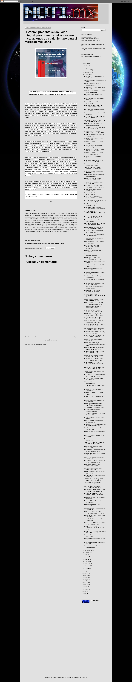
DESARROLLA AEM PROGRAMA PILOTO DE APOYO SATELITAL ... (93, 186)
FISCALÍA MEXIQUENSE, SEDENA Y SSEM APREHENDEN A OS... (94, 348)
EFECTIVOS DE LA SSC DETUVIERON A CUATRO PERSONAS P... (94, 235)
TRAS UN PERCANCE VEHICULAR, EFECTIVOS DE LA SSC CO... (94, 168)
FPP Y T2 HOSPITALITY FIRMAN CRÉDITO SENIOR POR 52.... (93, 217)
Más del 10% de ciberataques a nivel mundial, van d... (94, 457)
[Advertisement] (51, 320)
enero (86, 568)
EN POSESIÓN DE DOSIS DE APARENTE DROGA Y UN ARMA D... (94, 131)
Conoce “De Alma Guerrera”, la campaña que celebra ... (92, 84)
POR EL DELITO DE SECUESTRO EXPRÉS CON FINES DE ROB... (93, 404)
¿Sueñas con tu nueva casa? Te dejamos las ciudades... (92, 483)
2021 (84, 575)
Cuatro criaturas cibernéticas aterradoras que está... (91, 164)
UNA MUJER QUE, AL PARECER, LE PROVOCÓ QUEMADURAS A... (94, 303)
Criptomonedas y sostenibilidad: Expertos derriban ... (92, 157)
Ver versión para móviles (51, 340)
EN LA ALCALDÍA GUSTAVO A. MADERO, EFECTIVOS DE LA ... (93, 310)
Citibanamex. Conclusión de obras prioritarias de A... (93, 182)
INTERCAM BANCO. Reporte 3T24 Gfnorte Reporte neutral (93, 171)
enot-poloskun (67, 677)
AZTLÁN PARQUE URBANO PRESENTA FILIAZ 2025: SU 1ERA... (95, 201)
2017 (84, 584)
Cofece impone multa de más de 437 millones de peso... (94, 265)
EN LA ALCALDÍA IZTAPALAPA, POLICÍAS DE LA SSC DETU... (93, 258)
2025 (84, 65)
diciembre (87, 70)
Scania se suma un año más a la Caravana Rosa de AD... (92, 307)
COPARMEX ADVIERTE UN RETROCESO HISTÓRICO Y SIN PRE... (93, 364)
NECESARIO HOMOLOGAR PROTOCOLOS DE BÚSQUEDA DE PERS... (94, 344)
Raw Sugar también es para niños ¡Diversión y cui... (93, 428)
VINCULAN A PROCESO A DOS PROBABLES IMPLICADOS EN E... (94, 512)
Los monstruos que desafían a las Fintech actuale (93, 95)
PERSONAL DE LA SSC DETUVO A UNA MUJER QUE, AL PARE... (93, 359)
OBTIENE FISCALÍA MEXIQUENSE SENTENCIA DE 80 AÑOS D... (93, 479)
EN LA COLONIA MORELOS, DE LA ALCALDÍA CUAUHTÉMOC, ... (93, 161)
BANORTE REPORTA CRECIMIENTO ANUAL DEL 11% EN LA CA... (94, 179)
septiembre (88, 550)
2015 (84, 589)
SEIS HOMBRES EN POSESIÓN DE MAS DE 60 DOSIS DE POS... (93, 318)
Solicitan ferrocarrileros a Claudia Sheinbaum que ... (93, 340)
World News (96, 600)
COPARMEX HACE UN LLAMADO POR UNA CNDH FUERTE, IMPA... (94, 121)
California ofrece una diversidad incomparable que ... (92, 546)
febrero (87, 566)
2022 (84, 573)
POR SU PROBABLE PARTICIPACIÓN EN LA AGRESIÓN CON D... (94, 352)
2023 (84, 571)
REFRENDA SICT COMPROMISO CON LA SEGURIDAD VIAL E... (94, 110)
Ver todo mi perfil (95, 603)
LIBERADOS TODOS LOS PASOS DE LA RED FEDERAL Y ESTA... (94, 368)
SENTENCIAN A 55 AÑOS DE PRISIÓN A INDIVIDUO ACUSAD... (94, 325)
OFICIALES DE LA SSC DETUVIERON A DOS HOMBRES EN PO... (94, 532)
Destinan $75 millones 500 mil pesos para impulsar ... (94, 102)
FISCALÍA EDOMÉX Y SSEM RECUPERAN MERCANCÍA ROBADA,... (92, 247)
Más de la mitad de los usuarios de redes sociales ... (93, 421)
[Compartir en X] (50, 248)
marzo (86, 563)
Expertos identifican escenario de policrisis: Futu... (93, 269)
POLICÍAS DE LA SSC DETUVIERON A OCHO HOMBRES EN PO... (94, 117)
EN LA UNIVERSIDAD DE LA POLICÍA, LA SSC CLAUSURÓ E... (94, 332)
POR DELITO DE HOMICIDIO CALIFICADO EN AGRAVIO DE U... (94, 197)
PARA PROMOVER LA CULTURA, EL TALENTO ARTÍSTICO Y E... (94, 284)
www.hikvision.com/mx (31, 196)
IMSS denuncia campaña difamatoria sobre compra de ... (94, 175)
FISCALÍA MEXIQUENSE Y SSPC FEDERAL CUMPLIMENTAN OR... (94, 494)
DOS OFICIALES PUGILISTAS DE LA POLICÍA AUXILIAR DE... (94, 355)
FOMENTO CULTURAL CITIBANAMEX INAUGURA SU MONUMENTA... (94, 490)
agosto (86, 552)
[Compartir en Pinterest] (54, 248)
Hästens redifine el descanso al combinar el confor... (92, 382)
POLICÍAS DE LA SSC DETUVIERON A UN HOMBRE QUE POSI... (94, 450)
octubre (87, 74)
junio (86, 557)
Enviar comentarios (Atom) (39, 344)
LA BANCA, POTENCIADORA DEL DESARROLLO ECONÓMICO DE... (94, 106)
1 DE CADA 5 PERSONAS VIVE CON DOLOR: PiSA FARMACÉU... (94, 443)
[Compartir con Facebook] (52, 248)
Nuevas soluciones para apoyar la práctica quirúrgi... (93, 146)
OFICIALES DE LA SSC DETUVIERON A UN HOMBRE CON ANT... (94, 523)
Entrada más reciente (30, 337)
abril (86, 561)
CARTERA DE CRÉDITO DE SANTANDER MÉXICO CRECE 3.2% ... (94, 213)
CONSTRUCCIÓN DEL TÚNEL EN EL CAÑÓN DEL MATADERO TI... (94, 329)
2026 (84, 63)
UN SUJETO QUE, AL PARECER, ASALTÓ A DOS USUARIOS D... (93, 124)
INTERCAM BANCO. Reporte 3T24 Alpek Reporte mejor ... (93, 231)
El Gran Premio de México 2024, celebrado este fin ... (92, 190)
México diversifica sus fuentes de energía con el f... (93, 447)
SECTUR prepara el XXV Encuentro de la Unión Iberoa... (94, 414)
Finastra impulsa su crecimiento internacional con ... (92, 220)
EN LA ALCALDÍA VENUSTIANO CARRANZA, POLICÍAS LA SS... (93, 314)
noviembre (87, 72)
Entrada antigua (73, 337)
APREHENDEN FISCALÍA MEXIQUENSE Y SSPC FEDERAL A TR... (94, 295)
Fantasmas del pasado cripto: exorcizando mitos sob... (92, 505)
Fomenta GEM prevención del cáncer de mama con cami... (95, 508)
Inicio (52, 337)
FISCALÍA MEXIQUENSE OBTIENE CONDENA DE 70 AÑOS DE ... (93, 321)
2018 (84, 582)
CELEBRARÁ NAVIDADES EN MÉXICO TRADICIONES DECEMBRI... (94, 224)
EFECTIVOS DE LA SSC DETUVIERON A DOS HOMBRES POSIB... (94, 375)
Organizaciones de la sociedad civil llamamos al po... (93, 238)
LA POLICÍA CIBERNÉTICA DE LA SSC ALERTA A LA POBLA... (94, 91)
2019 (84, 580)
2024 (84, 68)
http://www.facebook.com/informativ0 (90, 56)
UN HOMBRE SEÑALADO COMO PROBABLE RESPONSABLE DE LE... (95, 208)
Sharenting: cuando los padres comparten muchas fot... (92, 254)
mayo (86, 559)
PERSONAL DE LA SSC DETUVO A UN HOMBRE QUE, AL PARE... (94, 150)
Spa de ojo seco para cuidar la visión (94, 407)
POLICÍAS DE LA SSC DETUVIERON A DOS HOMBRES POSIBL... (94, 299)
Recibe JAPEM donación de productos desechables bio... (94, 516)
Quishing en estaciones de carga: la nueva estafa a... (93, 276)
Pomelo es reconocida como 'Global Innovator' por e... (93, 379)
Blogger (85, 677)
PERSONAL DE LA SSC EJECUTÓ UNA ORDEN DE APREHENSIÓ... (94, 425)
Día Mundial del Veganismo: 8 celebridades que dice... (92, 410)
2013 (84, 593)
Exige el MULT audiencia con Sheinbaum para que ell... (92, 465)
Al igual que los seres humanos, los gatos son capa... (93, 287)
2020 (84, 577)
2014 (84, 591)
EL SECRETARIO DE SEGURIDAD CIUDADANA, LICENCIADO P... (93, 228)
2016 (84, 586)
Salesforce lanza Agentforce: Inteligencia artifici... (91, 204)
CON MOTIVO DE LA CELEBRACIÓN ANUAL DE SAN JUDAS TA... (94, 336)
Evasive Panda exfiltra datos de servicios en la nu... (92, 193)
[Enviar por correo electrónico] (46, 248)
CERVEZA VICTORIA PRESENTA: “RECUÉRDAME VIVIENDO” (93, 487)
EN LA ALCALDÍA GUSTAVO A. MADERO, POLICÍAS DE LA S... (93, 291)
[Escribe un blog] (48, 248)
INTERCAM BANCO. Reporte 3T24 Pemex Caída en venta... (93, 153)
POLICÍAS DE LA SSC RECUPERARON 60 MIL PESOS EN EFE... (94, 128)
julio (86, 554)
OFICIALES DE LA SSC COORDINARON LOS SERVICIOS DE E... (94, 528)
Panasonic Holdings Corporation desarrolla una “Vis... (93, 468)
